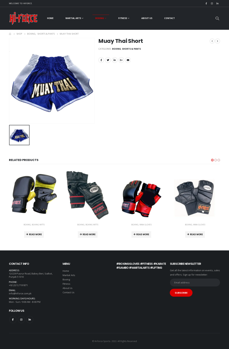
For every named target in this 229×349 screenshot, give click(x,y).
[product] (34, 195)
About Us (146, 18)
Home (50, 18)
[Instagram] (212, 3)
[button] (212, 160)
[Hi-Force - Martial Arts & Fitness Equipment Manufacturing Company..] (23, 18)
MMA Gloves (146, 224)
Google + (121, 60)
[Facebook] (206, 3)
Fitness (122, 18)
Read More (35, 234)
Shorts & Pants (131, 48)
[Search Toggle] (217, 18)
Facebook (101, 60)
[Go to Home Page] (10, 34)
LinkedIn (115, 60)
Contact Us (68, 292)
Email (128, 60)
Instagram (21, 319)
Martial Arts (73, 18)
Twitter (108, 60)
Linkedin (29, 319)
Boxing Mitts (38, 224)
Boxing (99, 18)
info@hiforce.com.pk (20, 293)
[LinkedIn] (217, 3)
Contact (169, 18)
